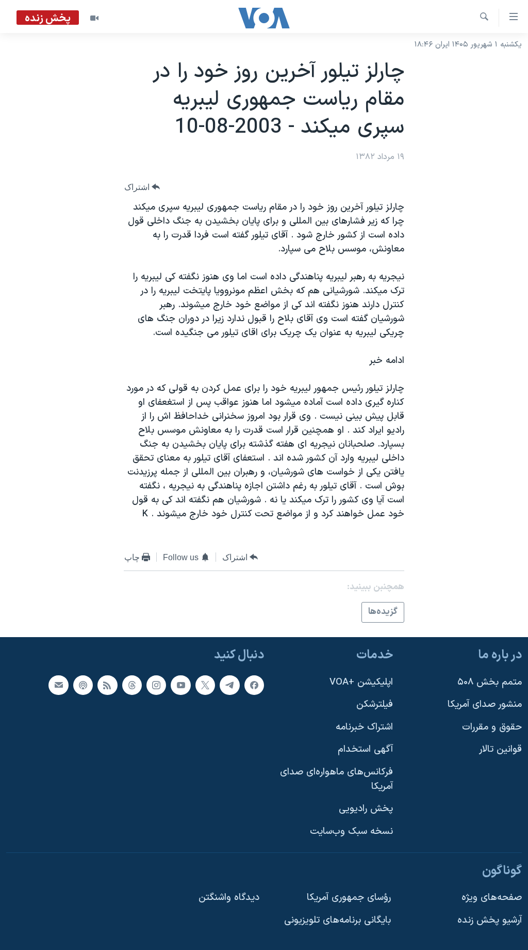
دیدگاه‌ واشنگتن (229, 898)
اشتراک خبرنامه (364, 727)
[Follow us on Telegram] (229, 684)
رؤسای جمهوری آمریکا (349, 898)
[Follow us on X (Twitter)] (205, 684)
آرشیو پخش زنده (489, 920)
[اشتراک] (58, 684)
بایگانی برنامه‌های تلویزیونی (337, 920)
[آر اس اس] (107, 684)
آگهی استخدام (365, 749)
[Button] (142, 187)
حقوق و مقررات (492, 727)
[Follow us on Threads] (132, 684)
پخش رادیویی (366, 809)
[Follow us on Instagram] (156, 684)
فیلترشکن (374, 704)
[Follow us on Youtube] (180, 684)
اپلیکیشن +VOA (361, 682)
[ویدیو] (94, 18)
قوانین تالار (500, 749)
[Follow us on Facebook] (254, 684)
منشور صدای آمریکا (485, 704)
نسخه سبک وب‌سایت (351, 831)
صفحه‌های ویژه (491, 898)
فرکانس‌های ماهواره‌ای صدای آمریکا (336, 779)
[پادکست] (83, 684)
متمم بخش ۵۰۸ (489, 682)
